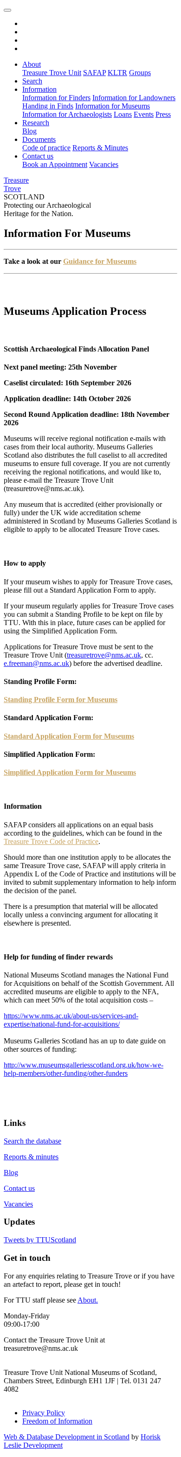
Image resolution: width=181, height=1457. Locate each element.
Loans (123, 114)
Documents (39, 139)
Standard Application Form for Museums (69, 736)
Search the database (32, 1141)
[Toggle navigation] (7, 10)
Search (32, 81)
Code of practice (46, 148)
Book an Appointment (54, 164)
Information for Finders (56, 98)
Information (39, 89)
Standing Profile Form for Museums (60, 699)
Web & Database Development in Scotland (66, 1437)
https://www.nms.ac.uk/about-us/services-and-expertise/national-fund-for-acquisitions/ (71, 1020)
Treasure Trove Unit (51, 73)
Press (163, 114)
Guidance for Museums (99, 261)
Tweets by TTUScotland (40, 1240)
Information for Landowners (133, 98)
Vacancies (103, 164)
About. (88, 1300)
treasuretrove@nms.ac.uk (104, 655)
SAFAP (94, 73)
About (31, 64)
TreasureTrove (16, 184)
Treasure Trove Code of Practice (51, 841)
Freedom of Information (57, 1421)
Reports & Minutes (100, 148)
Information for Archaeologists (67, 114)
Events (144, 114)
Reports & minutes (31, 1157)
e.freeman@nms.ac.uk (36, 663)
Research (35, 123)
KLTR (117, 73)
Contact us (37, 156)
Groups (140, 73)
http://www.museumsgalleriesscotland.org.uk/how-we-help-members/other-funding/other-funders (83, 1069)
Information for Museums (112, 106)
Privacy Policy (43, 1413)
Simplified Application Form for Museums (70, 772)
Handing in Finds (47, 106)
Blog (29, 131)
